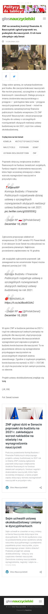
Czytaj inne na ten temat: (13, 137)
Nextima (28, 610)
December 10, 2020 (16, 224)
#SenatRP (13, 187)
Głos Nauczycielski (19, 607)
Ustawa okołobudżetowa (16, 153)
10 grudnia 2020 (12, 41)
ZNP (34, 153)
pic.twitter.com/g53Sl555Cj (20, 211)
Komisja (7, 141)
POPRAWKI (24, 147)
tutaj (4, 381)
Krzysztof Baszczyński (27, 141)
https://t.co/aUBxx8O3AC (19, 302)
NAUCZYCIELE (9, 147)
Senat (36, 147)
